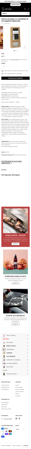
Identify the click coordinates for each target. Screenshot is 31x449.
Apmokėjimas (5, 402)
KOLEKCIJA (15, 243)
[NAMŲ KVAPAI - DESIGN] (15, 220)
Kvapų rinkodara (19, 389)
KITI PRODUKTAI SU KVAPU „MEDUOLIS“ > (11, 162)
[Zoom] (24, 46)
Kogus (3, 63)
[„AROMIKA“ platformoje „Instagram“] (16, 418)
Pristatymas (4, 404)
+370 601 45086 (21, 1)
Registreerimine (5, 387)
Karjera (17, 393)
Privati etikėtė (18, 387)
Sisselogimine (5, 389)
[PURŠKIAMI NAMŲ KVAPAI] (15, 261)
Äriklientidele (15, 4)
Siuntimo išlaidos (14, 59)
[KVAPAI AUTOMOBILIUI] (15, 301)
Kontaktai (17, 396)
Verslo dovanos (19, 391)
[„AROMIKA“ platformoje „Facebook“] (19, 418)
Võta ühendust (5, 385)
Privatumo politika (6, 409)
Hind (2, 53)
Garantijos (4, 406)
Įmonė (17, 385)
